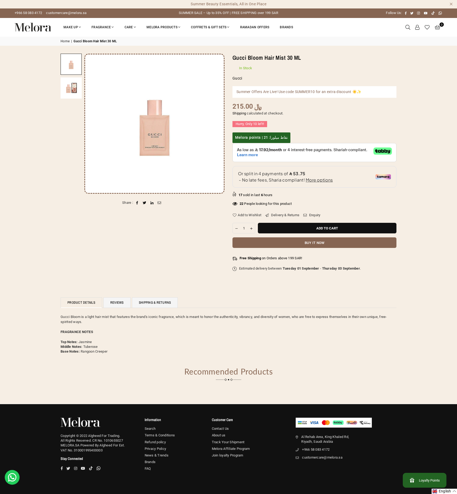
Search (150, 429)
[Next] (217, 123)
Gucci (237, 78)
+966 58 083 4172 (28, 13)
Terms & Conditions (160, 435)
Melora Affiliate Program (231, 449)
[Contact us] (12, 477)
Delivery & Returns (284, 215)
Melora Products (162, 27)
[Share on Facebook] (137, 202)
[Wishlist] (427, 27)
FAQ (148, 468)
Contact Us (220, 429)
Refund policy (155, 442)
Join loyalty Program (227, 455)
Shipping (239, 113)
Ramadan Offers (254, 27)
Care (129, 27)
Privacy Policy (155, 449)
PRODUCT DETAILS (81, 302)
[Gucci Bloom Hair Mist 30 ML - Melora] (71, 64)
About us (219, 435)
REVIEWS (117, 302)
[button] (437, 27)
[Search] (408, 27)
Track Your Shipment (228, 442)
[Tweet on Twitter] (145, 202)
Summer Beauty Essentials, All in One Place (228, 4)
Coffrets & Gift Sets (208, 27)
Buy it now (315, 243)
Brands (286, 27)
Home (65, 41)
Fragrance (101, 27)
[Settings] (417, 27)
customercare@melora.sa (65, 13)
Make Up (70, 27)
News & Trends (156, 455)
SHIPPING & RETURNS (155, 302)
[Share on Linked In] (152, 202)
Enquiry (314, 215)
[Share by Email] (160, 202)
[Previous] (91, 123)
